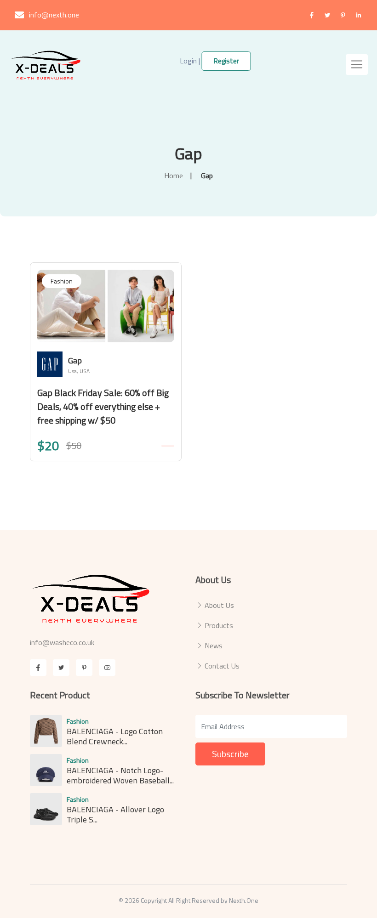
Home (173, 175)
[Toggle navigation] (357, 64)
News (214, 645)
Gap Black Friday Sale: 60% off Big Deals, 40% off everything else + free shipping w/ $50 (103, 406)
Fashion (62, 281)
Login (188, 60)
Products (219, 625)
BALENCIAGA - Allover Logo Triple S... (115, 814)
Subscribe (230, 754)
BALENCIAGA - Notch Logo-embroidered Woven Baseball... (120, 775)
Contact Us (222, 665)
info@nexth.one (54, 14)
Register (226, 61)
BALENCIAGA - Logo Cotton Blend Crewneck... (115, 736)
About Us (219, 605)
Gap (188, 153)
